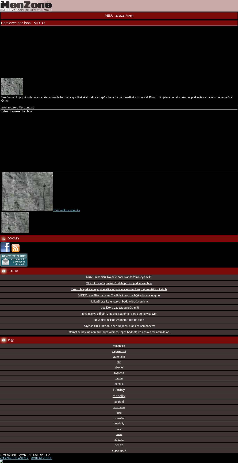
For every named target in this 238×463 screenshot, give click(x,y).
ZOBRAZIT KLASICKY (14, 458)
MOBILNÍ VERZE (41, 458)
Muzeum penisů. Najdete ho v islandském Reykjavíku (119, 277)
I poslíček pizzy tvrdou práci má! (119, 307)
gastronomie (119, 407)
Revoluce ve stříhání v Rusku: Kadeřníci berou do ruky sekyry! (119, 313)
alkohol (119, 367)
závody (119, 429)
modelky (119, 396)
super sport (119, 450)
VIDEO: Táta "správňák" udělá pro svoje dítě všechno (119, 283)
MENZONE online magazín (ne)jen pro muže (119, 6)
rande (119, 378)
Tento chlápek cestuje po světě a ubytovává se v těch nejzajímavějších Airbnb (119, 289)
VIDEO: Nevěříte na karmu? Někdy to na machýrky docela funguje (119, 295)
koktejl (119, 413)
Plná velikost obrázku (66, 210)
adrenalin (119, 356)
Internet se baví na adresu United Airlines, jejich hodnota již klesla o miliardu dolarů (119, 332)
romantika (119, 345)
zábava (119, 439)
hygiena (119, 372)
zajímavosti (119, 351)
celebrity (119, 423)
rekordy (119, 390)
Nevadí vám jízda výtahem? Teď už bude (119, 319)
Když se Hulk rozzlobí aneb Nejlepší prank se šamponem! (119, 326)
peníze (119, 445)
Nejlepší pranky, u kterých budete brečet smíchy (119, 301)
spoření (119, 401)
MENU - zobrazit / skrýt (119, 15)
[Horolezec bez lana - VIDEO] (12, 94)
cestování (119, 418)
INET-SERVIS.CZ (39, 455)
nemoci (119, 383)
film (119, 362)
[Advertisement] (119, 52)
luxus (119, 434)
